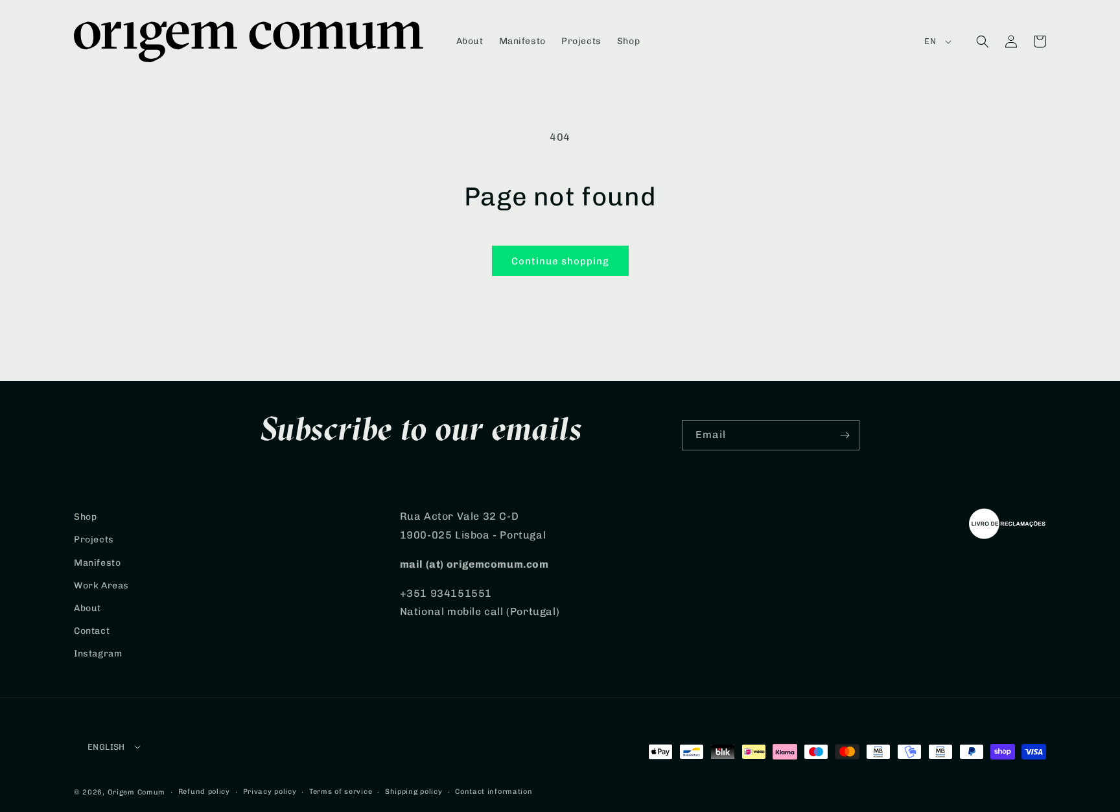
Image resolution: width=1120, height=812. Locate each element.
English (106, 747)
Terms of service (340, 791)
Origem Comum (136, 792)
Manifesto (97, 562)
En (930, 41)
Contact (92, 630)
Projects (94, 539)
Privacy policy (270, 791)
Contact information (493, 791)
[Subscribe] (844, 435)
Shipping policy (414, 791)
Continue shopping (560, 261)
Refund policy (204, 791)
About (87, 608)
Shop (85, 516)
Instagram (98, 653)
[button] (982, 41)
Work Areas (101, 585)
